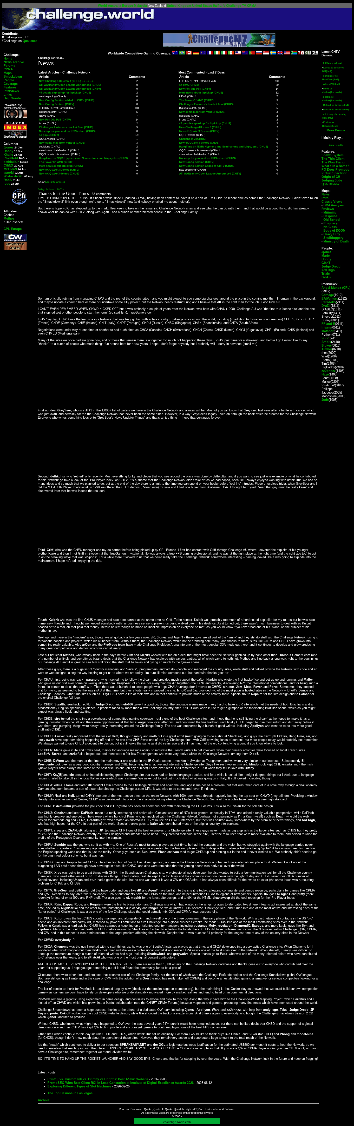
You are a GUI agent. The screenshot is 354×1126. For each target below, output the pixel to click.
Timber (326, 349)
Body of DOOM (334, 230)
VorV (325, 338)
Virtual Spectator (334, 173)
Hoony (8, 151)
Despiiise (330, 216)
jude (7, 183)
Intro (324, 198)
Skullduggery (333, 238)
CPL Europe (13, 229)
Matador (327, 331)
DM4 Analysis (333, 205)
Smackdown (13, 76)
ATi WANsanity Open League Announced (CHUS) (70, 84)
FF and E (328, 324)
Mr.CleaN (10, 169)
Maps (8, 73)
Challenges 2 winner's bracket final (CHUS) (66, 127)
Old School (331, 219)
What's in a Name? (335, 166)
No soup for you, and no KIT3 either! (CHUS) (67, 131)
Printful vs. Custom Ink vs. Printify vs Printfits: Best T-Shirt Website (97, 1079)
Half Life (219, 5)
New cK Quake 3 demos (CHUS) (59, 173)
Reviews (327, 209)
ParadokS (328, 302)
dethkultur (11, 162)
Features (10, 87)
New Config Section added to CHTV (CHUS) (66, 100)
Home (8, 58)
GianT (325, 263)
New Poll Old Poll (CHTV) (55, 119)
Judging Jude (331, 180)
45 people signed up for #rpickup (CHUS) (65, 92)
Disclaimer (137, 1109)
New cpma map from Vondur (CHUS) (62, 142)
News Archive (14, 62)
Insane (326, 327)
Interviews (11, 91)
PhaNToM (11, 158)
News (325, 194)
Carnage (327, 295)
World (102, 5)
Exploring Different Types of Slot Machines (79, 1086)
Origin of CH (330, 177)
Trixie (325, 273)
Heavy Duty (331, 234)
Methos (9, 218)
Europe (127, 5)
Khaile (8, 154)
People (9, 80)
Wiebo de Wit (13, 176)
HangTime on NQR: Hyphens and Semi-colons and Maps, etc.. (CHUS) (83, 158)
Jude (325, 400)
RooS (8, 180)
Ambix (326, 342)
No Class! (330, 227)
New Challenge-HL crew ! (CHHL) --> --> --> (66, 81)
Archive (43, 1100)
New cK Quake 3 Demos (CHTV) (59, 169)
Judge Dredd (331, 266)
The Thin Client (332, 159)
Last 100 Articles (55, 182)
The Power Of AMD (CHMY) (56, 162)
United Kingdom (179, 5)
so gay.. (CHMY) (49, 135)
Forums (9, 65)
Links (8, 94)
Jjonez (8, 147)
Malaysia (140, 5)
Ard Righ (328, 270)
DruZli (326, 306)
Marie (325, 255)
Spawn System (332, 155)
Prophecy (330, 223)
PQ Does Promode (335, 169)
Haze (325, 374)
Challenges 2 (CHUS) (192, 138)
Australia (114, 5)
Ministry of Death (336, 241)
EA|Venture (329, 298)
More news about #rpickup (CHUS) (61, 165)
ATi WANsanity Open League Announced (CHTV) (70, 88)
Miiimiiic (329, 212)
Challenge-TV (236, 5)
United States (202, 5)
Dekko (326, 277)
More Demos (336, 130)
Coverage (11, 84)
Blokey (326, 345)
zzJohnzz (328, 371)
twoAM (9, 172)
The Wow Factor (333, 162)
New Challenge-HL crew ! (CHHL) (200, 127)
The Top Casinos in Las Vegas (69, 1093)
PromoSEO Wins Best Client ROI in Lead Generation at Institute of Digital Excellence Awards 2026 (120, 1083)
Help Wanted (13, 98)
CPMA (251, 5)
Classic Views (331, 201)
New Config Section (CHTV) (56, 104)
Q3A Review (330, 184)
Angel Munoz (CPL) (335, 287)
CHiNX (8, 165)
